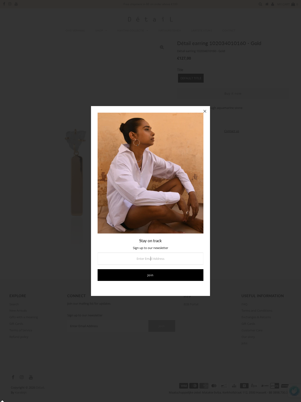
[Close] (205, 111)
